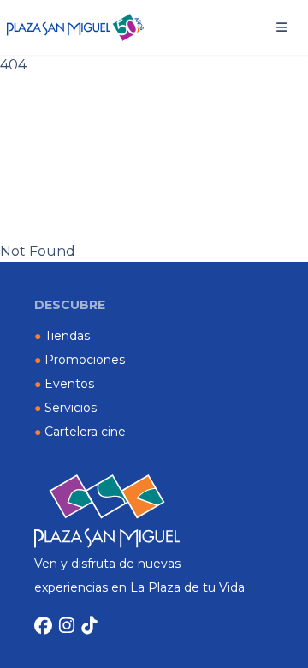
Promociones (79, 359)
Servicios (65, 407)
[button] (281, 27)
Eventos (64, 383)
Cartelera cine (80, 431)
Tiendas (62, 335)
